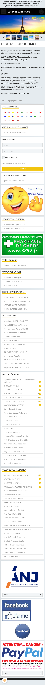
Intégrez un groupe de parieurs (15, 265)
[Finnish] (31, 116)
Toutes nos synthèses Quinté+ (15, 518)
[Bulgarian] (35, 116)
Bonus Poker (8, 428)
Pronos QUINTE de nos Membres (15, 325)
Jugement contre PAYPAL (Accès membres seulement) (22, 381)
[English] (9, 112)
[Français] (4, 112)
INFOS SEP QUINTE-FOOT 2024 (15, 305)
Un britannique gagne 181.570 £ (15, 225)
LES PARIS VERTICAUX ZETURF (15, 360)
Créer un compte (7, 163)
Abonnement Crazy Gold (12, 356)
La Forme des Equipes (12, 506)
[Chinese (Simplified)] (13, 120)
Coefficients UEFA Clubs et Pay (15, 455)
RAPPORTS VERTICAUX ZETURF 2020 (17, 529)
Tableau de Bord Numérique (14, 545)
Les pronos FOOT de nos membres (16, 367)
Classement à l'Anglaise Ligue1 (15, 444)
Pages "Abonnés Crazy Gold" (22, 401)
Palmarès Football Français (13, 448)
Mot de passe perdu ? (19, 163)
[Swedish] (9, 116)
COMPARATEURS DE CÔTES (22, 405)
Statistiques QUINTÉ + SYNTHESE (16, 321)
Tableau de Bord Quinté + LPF (14, 553)
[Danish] (40, 116)
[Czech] (4, 120)
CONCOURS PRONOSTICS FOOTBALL (17, 364)
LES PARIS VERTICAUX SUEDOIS (15, 352)
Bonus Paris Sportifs (11, 421)
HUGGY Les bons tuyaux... (13, 502)
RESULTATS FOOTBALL (22, 483)
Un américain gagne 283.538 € (15, 228)
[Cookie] (4, 680)
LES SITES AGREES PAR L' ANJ (15, 344)
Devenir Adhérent (10, 348)
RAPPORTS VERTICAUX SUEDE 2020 (17, 526)
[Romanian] (13, 116)
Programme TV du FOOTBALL (14, 452)
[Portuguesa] (40, 112)
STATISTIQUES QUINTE (22, 479)
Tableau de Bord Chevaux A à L (15, 549)
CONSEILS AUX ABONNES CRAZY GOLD (22, 487)
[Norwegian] (22, 116)
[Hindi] (26, 116)
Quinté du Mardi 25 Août (12, 409)
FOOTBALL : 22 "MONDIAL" (22, 394)
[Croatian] (9, 120)
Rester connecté (11, 157)
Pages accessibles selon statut (15, 133)
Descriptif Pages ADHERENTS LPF (16, 329)
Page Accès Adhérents (12, 432)
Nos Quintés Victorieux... (12, 533)
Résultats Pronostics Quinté (14, 541)
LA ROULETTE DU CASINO (22, 397)
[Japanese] (18, 112)
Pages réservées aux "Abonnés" (15, 491)
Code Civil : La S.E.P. (11, 285)
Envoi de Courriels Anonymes (14, 537)
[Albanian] (18, 120)
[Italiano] (26, 112)
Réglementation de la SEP (13, 281)
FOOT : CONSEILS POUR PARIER (15, 459)
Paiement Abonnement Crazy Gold (16, 436)
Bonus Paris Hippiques (12, 424)
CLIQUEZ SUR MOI (31, 6)
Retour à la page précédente (11, 101)
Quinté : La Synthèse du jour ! (14, 181)
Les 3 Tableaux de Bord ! (12, 556)
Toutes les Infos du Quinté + (14, 495)
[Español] (13, 112)
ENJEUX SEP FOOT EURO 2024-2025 (17, 297)
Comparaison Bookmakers (13, 463)
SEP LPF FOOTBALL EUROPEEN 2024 (17, 301)
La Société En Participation (13, 277)
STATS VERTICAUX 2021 (13, 514)
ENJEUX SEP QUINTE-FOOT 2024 (15, 309)
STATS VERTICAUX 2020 (13, 522)
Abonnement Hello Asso (12, 417)
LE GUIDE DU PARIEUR (22, 386)
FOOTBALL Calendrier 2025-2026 (16, 440)
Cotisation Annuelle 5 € (12, 337)
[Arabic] (22, 112)
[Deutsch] (31, 112)
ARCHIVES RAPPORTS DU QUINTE (22, 475)
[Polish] (18, 116)
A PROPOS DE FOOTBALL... (22, 390)
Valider (22, 168)
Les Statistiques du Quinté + (14, 510)
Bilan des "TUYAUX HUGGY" (13, 498)
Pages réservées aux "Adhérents (15, 413)
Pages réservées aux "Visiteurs (15, 333)
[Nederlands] (35, 112)
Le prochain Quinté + (11, 340)
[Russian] (4, 116)
